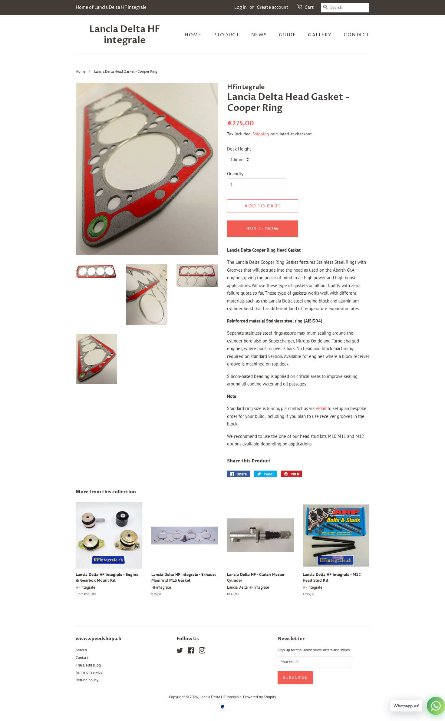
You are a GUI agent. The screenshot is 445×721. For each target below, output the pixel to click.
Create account (272, 7)
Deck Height (239, 149)
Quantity (235, 174)
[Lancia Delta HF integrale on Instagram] (202, 651)
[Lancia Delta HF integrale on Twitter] (179, 651)
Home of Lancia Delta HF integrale (111, 7)
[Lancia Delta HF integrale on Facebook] (190, 651)
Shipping (260, 134)
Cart (309, 7)
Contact (356, 35)
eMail (321, 408)
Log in (240, 7)
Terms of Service (89, 672)
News (259, 35)
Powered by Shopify (259, 697)
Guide (287, 35)
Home (193, 35)
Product (226, 35)
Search (81, 650)
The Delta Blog (88, 665)
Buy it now (262, 229)
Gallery (320, 35)
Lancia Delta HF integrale (124, 35)
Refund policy (87, 680)
